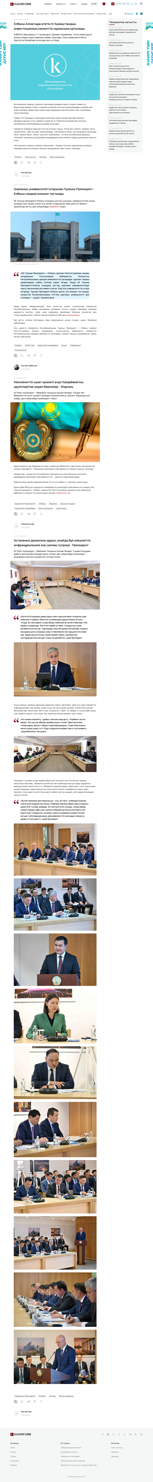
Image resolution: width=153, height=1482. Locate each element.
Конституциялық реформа (83, 14)
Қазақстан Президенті (25, 504)
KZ (113, 4)
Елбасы (18, 157)
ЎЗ (136, 4)
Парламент (75, 345)
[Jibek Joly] (130, 14)
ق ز (132, 4)
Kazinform (54, 207)
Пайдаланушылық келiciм (71, 1448)
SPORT (94, 4)
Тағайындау (29, 14)
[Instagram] (15, 162)
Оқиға (12, 1448)
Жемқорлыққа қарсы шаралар (73, 1461)
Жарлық (53, 504)
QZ (116, 4)
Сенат (64, 345)
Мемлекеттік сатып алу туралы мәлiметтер (79, 1465)
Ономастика (20, 350)
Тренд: (13, 14)
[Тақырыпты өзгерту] (105, 4)
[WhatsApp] (22, 162)
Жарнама (115, 1456)
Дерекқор (55, 14)
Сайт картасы (117, 1448)
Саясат (13, 1452)
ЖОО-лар (29, 345)
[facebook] (119, 1434)
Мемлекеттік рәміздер (70, 1456)
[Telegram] (28, 162)
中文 (127, 4)
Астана (52, 1396)
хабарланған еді (63, 493)
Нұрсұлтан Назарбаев (48, 345)
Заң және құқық (67, 504)
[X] (41, 162)
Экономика (30, 157)
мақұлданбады (73, 315)
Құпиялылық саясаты (69, 1452)
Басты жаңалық (57, 157)
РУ (120, 4)
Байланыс (115, 1452)
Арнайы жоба (66, 14)
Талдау (84, 4)
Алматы (42, 157)
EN (124, 4)
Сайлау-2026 (101, 14)
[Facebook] (35, 162)
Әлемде (13, 1465)
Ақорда (20, 14)
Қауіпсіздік (61, 508)
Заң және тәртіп (42, 14)
